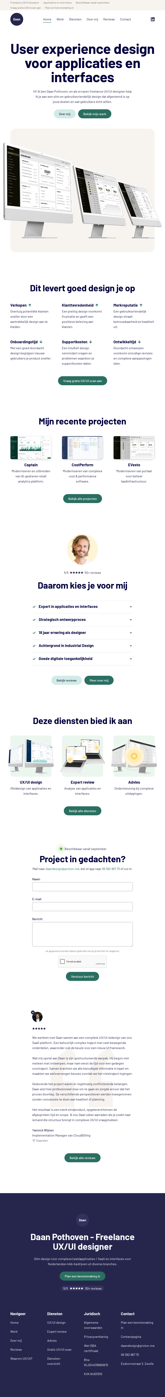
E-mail (36, 899)
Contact (125, 19)
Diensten (75, 19)
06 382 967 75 (111, 869)
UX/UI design (56, 1322)
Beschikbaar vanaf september (93, 2)
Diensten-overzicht (54, 1360)
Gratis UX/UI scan (59, 1349)
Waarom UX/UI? (21, 1358)
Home (47, 19)
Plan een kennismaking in (59, 7)
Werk (60, 19)
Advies (52, 1340)
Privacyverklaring (96, 1336)
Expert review (57, 1331)
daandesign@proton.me (62, 869)
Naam (36, 879)
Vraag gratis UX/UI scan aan (25, 7)
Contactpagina (131, 1336)
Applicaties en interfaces (57, 2)
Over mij (92, 19)
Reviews (109, 19)
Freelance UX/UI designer (24, 2)
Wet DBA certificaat (91, 1348)
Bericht (37, 919)
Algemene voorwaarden (93, 1324)
